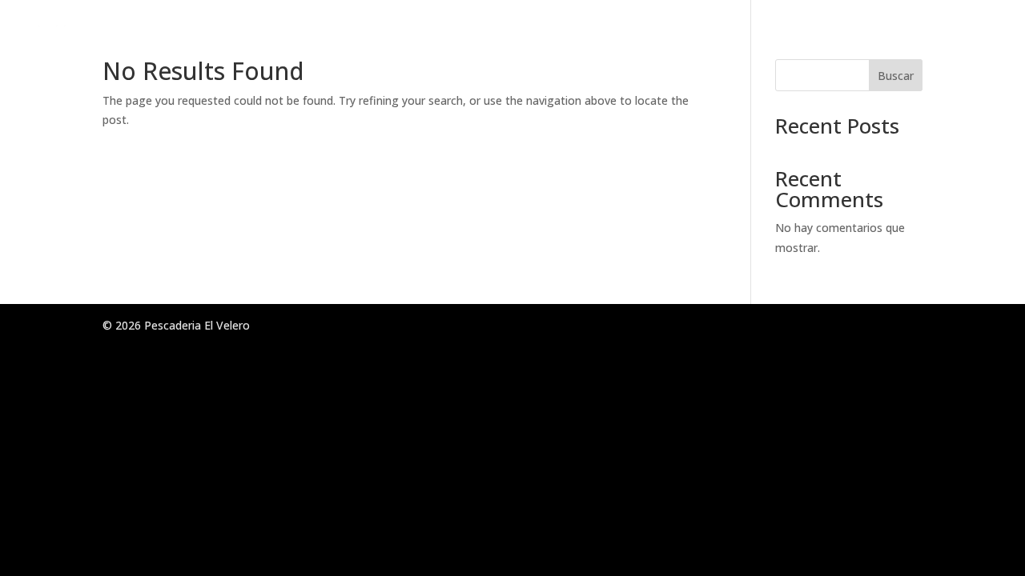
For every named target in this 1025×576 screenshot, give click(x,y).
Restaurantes (707, 31)
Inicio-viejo (609, 31)
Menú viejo (804, 31)
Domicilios (968, 31)
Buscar (896, 75)
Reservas (888, 31)
